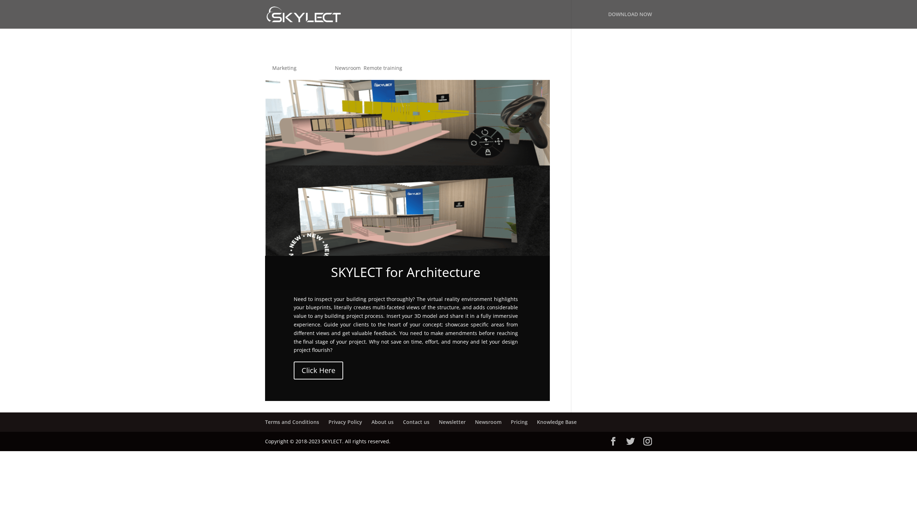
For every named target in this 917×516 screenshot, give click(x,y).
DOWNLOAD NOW (630, 15)
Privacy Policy (345, 422)
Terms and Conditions (292, 422)
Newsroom (348, 67)
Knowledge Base (557, 422)
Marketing (284, 67)
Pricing (519, 422)
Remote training (383, 67)
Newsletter (452, 422)
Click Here (318, 370)
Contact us (416, 422)
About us (382, 422)
